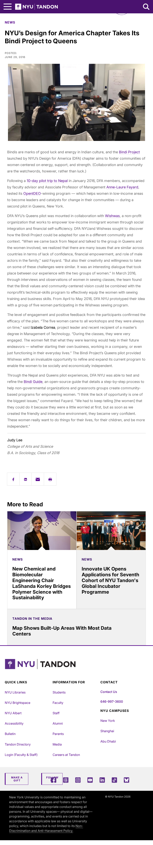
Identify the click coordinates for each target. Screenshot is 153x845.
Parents (58, 734)
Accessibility (14, 723)
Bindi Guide (33, 382)
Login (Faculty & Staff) (21, 755)
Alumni (58, 723)
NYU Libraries (15, 692)
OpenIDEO (32, 193)
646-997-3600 (111, 701)
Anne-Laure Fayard (122, 187)
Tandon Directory (18, 744)
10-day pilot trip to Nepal (47, 181)
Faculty (58, 703)
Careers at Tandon (66, 755)
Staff (56, 713)
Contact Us (108, 692)
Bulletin (10, 734)
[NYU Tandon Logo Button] (75, 669)
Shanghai (107, 731)
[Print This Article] (50, 479)
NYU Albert (13, 713)
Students (59, 692)
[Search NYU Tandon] (146, 7)
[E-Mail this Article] (37, 479)
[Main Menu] (8, 7)
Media (57, 744)
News (10, 22)
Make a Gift (17, 779)
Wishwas (112, 216)
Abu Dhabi (108, 741)
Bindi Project (129, 152)
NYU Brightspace (17, 703)
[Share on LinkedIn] (25, 479)
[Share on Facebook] (13, 479)
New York (107, 721)
